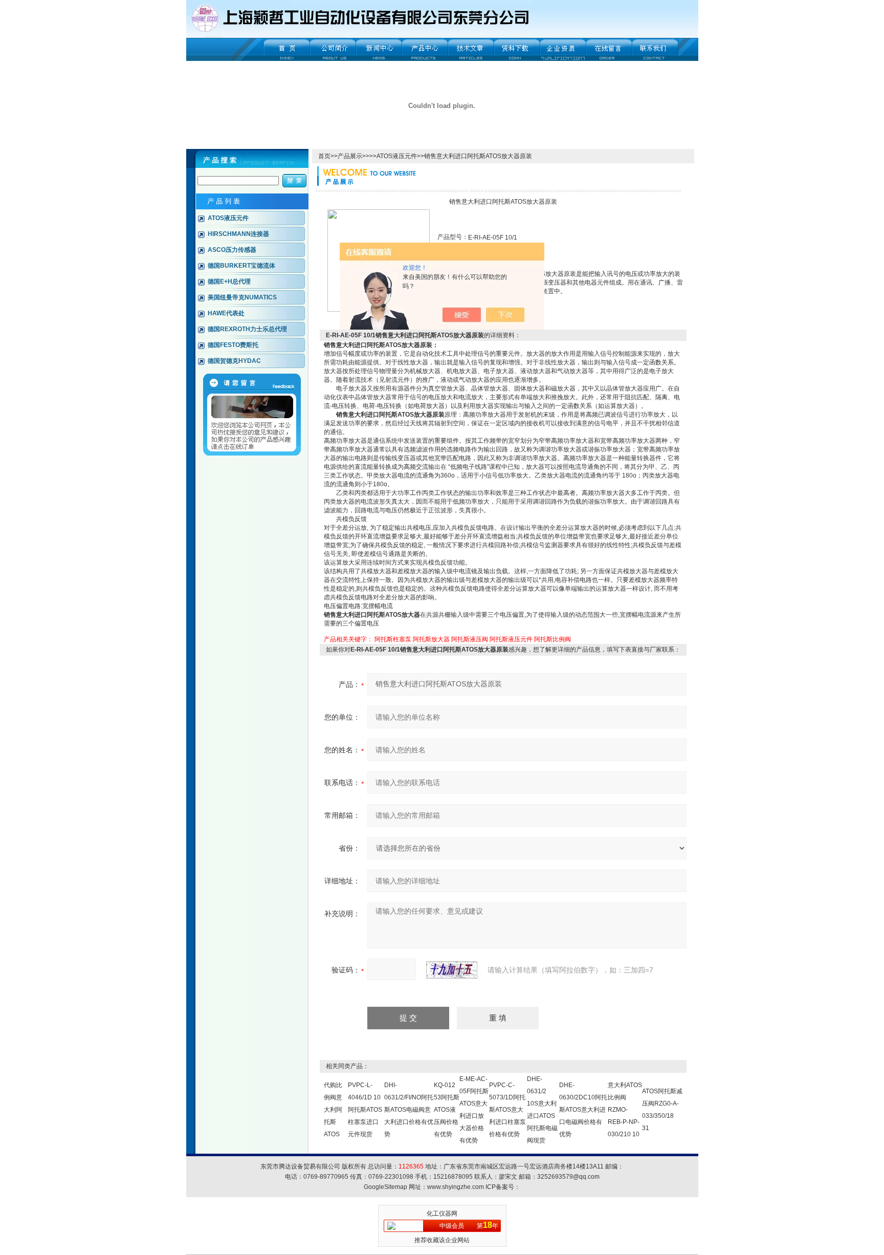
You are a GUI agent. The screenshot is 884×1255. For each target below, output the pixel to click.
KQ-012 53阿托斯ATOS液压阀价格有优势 (446, 1109)
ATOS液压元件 (397, 156)
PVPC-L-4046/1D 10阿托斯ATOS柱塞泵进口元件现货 (365, 1109)
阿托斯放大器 (431, 639)
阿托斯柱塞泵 (392, 639)
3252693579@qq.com (568, 1176)
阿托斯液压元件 (511, 639)
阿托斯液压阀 (469, 639)
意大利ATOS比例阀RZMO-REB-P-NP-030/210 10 (625, 1109)
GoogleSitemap (385, 1187)
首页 (324, 156)
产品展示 (350, 156)
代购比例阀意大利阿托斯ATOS (333, 1109)
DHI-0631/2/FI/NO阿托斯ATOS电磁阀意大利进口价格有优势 (408, 1109)
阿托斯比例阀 (552, 639)
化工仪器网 (442, 1213)
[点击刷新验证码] (451, 970)
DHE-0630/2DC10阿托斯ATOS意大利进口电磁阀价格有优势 (583, 1109)
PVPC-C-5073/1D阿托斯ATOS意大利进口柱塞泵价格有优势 (507, 1109)
